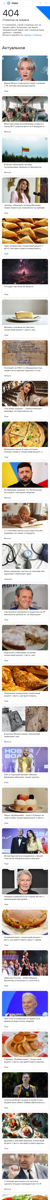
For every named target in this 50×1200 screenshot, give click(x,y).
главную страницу (32, 35)
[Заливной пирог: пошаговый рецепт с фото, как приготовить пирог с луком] (25, 929)
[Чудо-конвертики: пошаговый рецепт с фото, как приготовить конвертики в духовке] (25, 237)
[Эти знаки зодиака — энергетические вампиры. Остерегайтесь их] (25, 400)
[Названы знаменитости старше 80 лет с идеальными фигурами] (25, 888)
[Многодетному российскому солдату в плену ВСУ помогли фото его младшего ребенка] (25, 115)
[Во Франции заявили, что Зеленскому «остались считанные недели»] (25, 481)
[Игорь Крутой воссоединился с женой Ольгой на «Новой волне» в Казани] (25, 847)
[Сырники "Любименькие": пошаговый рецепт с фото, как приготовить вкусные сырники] (25, 1051)
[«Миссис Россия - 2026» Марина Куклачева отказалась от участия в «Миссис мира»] (25, 969)
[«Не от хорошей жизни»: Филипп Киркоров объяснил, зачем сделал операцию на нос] (25, 766)
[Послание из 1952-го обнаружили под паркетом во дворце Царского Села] (25, 359)
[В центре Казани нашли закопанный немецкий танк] (25, 725)
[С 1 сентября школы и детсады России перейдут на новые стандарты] (25, 522)
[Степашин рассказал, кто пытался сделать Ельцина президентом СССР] (25, 1173)
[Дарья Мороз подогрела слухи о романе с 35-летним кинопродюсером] (25, 75)
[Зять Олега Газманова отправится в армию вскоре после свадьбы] (25, 1010)
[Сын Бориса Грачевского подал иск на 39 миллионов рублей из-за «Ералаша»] (25, 603)
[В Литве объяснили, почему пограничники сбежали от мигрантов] (25, 156)
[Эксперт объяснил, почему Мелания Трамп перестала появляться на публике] (25, 197)
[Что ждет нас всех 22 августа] (25, 278)
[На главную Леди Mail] (14, 3)
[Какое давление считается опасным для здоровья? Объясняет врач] (25, 563)
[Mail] (8, 3)
